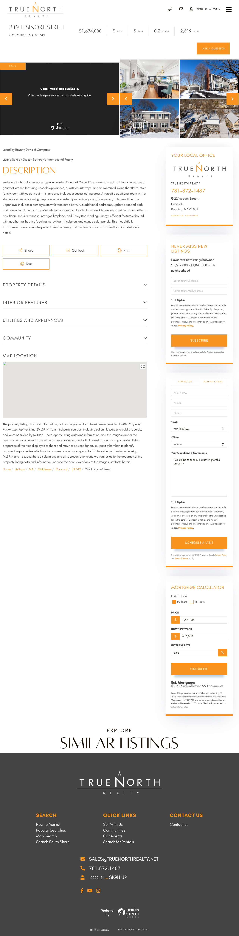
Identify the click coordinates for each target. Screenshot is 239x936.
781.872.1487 (104, 868)
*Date (175, 422)
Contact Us (177, 215)
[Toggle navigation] (229, 9)
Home (7, 469)
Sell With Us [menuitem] (113, 824)
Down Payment (181, 629)
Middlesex (44, 469)
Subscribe (199, 340)
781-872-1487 (188, 191)
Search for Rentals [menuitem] (118, 842)
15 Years (199, 601)
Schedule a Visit (213, 381)
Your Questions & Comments (189, 453)
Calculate (199, 669)
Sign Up (202, 9)
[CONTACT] (213, 48)
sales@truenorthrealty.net (123, 859)
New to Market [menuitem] (48, 824)
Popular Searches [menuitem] (51, 830)
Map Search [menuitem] (46, 836)
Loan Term (179, 596)
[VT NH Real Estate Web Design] (128, 913)
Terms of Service (181, 558)
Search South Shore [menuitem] (52, 842)
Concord (61, 469)
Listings (20, 469)
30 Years (182, 601)
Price (175, 612)
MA (31, 469)
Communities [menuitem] (114, 830)
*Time (175, 437)
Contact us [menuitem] (179, 824)
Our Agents (191, 215)
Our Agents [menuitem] (112, 836)
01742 (76, 469)
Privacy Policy (185, 325)
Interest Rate (180, 645)
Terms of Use (142, 930)
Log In (216, 9)
